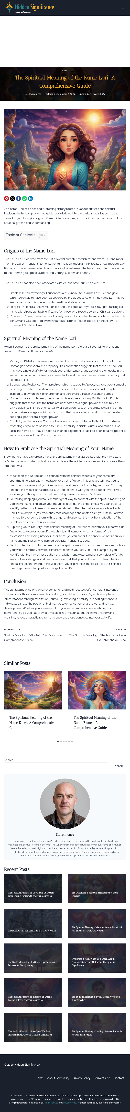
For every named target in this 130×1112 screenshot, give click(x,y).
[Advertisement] (65, 41)
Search (8, 760)
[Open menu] (123, 7)
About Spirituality (58, 1078)
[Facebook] (18, 198)
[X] (12, 198)
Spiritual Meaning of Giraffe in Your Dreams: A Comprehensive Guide (33, 635)
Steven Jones (34, 94)
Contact (119, 1078)
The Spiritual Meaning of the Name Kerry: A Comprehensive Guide (32, 722)
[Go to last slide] (10, 704)
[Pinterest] (6, 198)
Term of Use (102, 1078)
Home (39, 1078)
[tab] (58, 741)
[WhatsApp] (24, 198)
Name (65, 71)
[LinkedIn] (30, 198)
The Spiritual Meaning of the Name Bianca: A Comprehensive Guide (95, 722)
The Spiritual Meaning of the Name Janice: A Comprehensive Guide (97, 635)
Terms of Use (51, 1102)
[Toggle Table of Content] (40, 235)
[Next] (120, 704)
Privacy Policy (81, 1078)
